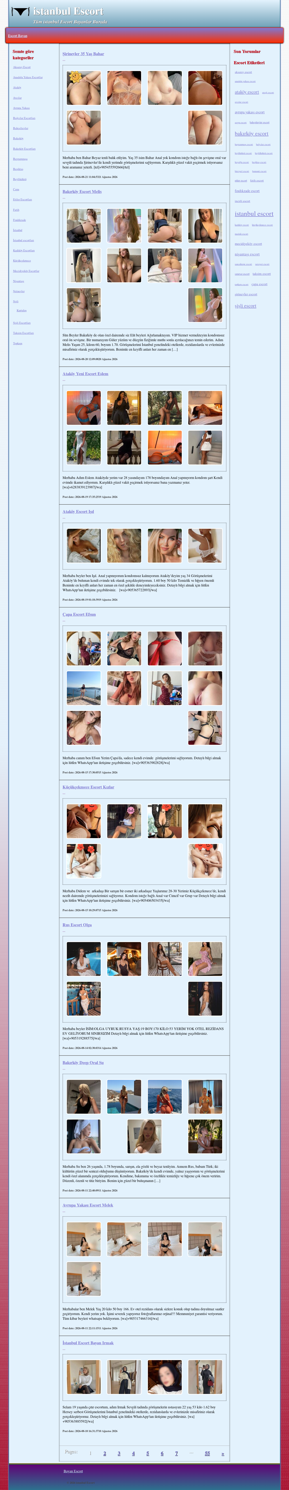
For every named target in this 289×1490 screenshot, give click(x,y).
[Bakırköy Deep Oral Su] (83, 1097)
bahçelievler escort (259, 122)
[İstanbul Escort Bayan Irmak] (83, 1377)
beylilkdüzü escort (264, 153)
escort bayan (17, 35)
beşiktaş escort (259, 162)
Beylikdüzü (19, 179)
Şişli (16, 301)
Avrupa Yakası (21, 108)
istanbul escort (254, 213)
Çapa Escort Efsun (79, 614)
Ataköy (17, 87)
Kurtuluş (22, 310)
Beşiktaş (18, 169)
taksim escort (262, 273)
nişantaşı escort (247, 254)
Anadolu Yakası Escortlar (28, 77)
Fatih (16, 210)
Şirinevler (19, 291)
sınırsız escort (242, 274)
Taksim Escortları (23, 333)
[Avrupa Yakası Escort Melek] (83, 1240)
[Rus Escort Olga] (83, 959)
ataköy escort (247, 92)
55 (207, 1453)
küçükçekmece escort (262, 224)
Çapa (16, 189)
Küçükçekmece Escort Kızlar (88, 787)
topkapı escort (241, 284)
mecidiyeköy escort (248, 243)
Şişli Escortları (22, 323)
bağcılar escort (263, 144)
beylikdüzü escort (243, 153)
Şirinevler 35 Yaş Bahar (83, 54)
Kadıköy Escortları (24, 250)
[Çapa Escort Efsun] (83, 649)
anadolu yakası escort (245, 81)
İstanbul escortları (23, 240)
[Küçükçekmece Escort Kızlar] (83, 822)
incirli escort (242, 201)
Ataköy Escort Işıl (78, 511)
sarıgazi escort (262, 264)
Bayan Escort (73, 1471)
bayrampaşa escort (244, 144)
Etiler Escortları (22, 199)
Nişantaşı (18, 281)
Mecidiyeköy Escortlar (26, 271)
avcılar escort (241, 101)
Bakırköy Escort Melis (82, 191)
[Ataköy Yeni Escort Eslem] (83, 408)
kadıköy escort (242, 224)
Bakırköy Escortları (24, 149)
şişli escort (245, 305)
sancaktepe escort (243, 264)
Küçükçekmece (22, 260)
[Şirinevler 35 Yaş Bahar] (83, 88)
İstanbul (17, 230)
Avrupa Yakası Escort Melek (88, 1205)
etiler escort (241, 180)
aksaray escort (243, 72)
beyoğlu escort (242, 162)
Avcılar (17, 98)
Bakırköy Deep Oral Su (83, 1062)
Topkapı (17, 343)
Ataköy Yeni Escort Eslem (85, 373)
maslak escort (241, 233)
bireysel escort (242, 171)
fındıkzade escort (247, 190)
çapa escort (259, 284)
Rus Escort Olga (77, 925)
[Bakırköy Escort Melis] (83, 226)
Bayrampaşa (20, 159)
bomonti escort (259, 171)
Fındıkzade (19, 220)
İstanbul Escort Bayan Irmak (88, 1343)
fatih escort (257, 180)
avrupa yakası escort (250, 112)
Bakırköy (18, 138)
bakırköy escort (251, 133)
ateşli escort (268, 92)
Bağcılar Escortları (24, 118)
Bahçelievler (20, 128)
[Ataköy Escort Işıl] (83, 546)
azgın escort (241, 122)
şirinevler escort (246, 294)
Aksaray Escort (22, 67)
